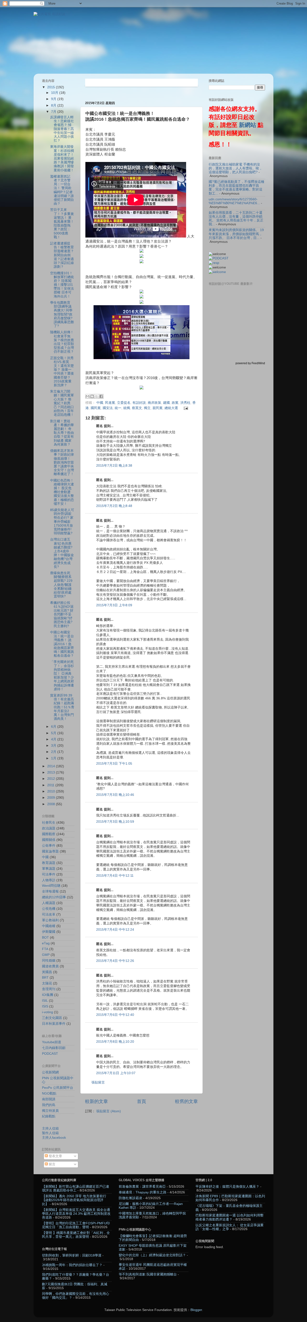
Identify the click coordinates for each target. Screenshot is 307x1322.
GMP (46, 955)
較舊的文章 (186, 1101)
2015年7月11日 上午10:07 (116, 1073)
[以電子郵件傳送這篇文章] (87, 396)
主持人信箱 (50, 1128)
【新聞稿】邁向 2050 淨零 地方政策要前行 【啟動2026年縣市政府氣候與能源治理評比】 (74, 1200)
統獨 (126, 408)
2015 (51, 87)
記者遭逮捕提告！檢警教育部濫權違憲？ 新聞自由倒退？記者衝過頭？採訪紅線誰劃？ (62, 255)
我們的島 (48, 1105)
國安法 (108, 408)
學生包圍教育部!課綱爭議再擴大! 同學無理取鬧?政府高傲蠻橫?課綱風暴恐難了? (62, 314)
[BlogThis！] (92, 396)
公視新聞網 (50, 1072)
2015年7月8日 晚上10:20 (115, 1041)
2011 (51, 785)
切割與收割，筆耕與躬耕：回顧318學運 (71, 1255)
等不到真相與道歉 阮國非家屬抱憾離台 (148, 1274)
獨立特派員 (50, 1111)
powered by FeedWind (250, 363)
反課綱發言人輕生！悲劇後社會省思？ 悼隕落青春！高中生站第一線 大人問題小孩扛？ (62, 128)
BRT (45, 977)
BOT (45, 937)
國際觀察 (48, 834)
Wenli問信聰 (51, 885)
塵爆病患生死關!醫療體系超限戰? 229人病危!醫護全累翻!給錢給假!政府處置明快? (61, 584)
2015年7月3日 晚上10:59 (115, 821)
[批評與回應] (214, 263)
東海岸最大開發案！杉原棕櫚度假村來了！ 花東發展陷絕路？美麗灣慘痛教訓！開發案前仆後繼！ (62, 158)
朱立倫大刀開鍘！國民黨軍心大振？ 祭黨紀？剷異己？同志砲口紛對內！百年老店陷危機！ (62, 403)
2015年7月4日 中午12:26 (115, 961)
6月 (54, 726)
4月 (54, 739)
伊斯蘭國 (48, 932)
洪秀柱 (185, 403)
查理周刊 (48, 989)
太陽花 (47, 983)
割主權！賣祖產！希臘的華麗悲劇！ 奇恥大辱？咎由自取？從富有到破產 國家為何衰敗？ (62, 432)
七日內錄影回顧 (53, 1048)
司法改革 (48, 914)
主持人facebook (54, 1137)
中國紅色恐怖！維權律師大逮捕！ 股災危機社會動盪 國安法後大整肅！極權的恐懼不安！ (62, 492)
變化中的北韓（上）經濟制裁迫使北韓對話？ (152, 1255)
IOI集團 (47, 995)
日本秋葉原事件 (53, 1023)
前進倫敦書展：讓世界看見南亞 (142, 1186)
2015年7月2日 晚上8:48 (114, 506)
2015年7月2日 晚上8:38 (114, 465)
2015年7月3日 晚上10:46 (115, 795)
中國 (99, 403)
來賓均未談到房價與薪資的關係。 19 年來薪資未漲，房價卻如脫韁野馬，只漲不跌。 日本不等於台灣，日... (236, 233)
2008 (51, 804)
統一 (118, 408)
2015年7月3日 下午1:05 (114, 763)
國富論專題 (50, 851)
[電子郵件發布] (185, 408)
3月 (54, 745)
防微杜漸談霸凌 (130, 1198)
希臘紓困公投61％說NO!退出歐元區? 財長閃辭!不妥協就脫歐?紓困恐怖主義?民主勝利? (62, 614)
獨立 (147, 408)
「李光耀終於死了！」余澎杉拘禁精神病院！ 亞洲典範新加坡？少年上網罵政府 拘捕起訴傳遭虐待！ (62, 675)
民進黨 (110, 403)
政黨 (175, 403)
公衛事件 (48, 845)
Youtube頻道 (51, 1042)
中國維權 (48, 926)
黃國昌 (47, 972)
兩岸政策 (154, 403)
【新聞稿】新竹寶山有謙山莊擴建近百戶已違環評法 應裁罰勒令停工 (75, 1188)
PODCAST (50, 1053)
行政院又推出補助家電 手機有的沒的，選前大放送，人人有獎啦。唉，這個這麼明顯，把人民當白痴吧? (235, 168)
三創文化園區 (52, 1018)
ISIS (45, 1006)
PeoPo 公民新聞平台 (57, 1088)
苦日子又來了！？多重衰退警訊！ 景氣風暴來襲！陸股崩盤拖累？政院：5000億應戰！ (62, 223)
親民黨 (158, 408)
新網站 (247, 125)
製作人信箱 (50, 1133)
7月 (54, 111)
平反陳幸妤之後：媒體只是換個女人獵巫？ (227, 1186)
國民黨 (96, 408)
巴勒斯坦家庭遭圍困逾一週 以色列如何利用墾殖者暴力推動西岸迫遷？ (229, 1217)
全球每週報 (50, 891)
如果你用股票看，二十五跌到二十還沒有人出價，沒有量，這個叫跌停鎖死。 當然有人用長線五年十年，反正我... (236, 218)
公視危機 (48, 909)
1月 (54, 758)
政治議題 (48, 828)
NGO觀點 (49, 1093)
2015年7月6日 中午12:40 (115, 1015)
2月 (54, 752)
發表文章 (55, 1156)
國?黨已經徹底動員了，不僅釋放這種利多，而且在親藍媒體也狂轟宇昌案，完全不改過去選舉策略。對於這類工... (236, 187)
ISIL (45, 1000)
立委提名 (123, 403)
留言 (51, 1164)
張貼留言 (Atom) (108, 1111)
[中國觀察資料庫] (217, 272)
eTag (46, 943)
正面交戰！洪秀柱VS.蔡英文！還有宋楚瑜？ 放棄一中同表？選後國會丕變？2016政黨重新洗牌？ (62, 371)
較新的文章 (96, 1101)
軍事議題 (48, 868)
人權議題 (48, 903)
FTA (45, 949)
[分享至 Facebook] (101, 396)
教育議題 (48, 863)
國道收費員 (50, 966)
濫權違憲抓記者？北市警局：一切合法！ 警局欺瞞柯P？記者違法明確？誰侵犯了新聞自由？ (62, 190)
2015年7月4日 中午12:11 (115, 875)
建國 (166, 403)
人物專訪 (48, 880)
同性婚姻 (48, 960)
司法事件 (48, 874)
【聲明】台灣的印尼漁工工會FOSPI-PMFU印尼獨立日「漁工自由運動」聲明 (76, 1225)
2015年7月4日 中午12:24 (115, 929)
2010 (51, 791)
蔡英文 (137, 408)
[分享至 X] (96, 396)
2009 (51, 797)
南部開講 (48, 1099)
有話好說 (139, 403)
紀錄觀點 (48, 1116)
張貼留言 (98, 1082)
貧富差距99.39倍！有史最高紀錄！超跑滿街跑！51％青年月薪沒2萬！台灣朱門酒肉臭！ (62, 707)
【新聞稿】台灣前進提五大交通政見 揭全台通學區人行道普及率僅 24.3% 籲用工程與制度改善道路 (76, 1213)
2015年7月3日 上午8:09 (114, 605)
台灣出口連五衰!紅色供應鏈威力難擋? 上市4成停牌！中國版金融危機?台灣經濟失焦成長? (62, 553)
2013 (51, 772)
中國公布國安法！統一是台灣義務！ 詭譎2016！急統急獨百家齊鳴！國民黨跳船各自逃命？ (62, 644)
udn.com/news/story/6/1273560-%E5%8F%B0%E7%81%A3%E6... (234, 201)
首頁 (141, 1101)
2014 (51, 766)
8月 (54, 105)
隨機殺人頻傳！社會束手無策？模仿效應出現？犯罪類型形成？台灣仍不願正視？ (62, 341)
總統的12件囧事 (54, 897)
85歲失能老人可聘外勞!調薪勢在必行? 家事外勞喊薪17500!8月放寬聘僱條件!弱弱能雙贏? (62, 521)
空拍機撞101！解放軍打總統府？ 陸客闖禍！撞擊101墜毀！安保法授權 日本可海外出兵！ (62, 284)
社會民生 (48, 822)
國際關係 (48, 840)
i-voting (47, 1012)
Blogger (196, 1310)
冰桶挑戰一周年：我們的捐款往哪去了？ (72, 1265)
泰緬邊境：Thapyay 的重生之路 (142, 1192)
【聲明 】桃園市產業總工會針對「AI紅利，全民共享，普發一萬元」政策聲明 (76, 1235)
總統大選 (171, 408)
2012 (51, 778)
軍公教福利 (50, 920)
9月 (54, 99)
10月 (55, 93)
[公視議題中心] (219, 258)
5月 (54, 733)
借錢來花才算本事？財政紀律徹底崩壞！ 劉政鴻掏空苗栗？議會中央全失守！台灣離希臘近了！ (62, 462)
